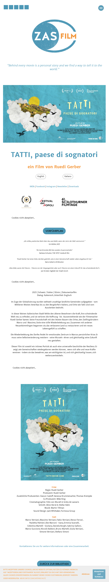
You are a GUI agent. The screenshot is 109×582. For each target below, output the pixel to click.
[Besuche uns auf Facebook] (6, 8)
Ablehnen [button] (86, 574)
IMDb (32, 186)
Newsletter (62, 186)
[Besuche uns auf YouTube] (21, 8)
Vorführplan (54, 231)
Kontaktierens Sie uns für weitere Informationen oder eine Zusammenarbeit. (54, 546)
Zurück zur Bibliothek (54, 564)
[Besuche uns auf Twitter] (11, 8)
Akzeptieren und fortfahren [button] (99, 574)
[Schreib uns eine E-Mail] (26, 8)
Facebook (40, 186)
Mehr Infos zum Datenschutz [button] (33, 578)
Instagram (51, 186)
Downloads (74, 186)
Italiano (67, 176)
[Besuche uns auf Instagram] (16, 8)
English (40, 176)
